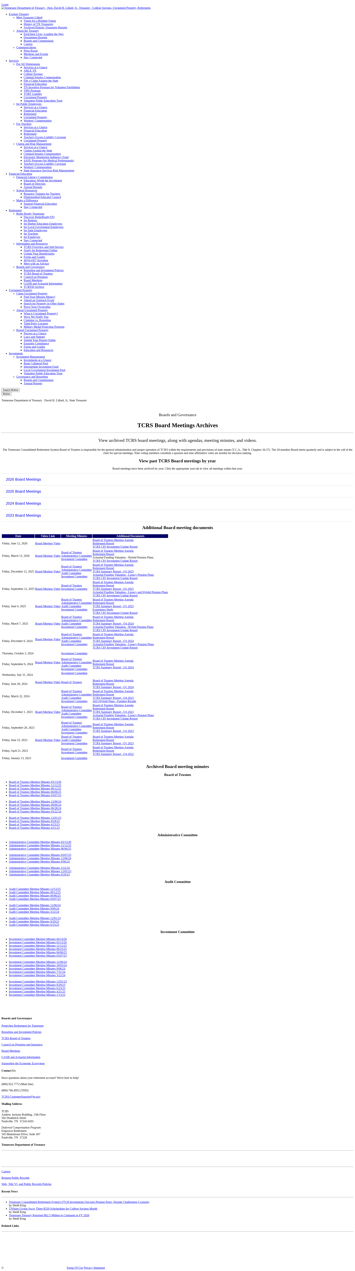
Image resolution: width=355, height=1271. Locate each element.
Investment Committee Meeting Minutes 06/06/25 (38, 952)
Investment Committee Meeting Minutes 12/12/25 (38, 945)
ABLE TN (30, 70)
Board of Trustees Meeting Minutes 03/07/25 (35, 795)
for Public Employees (28, 104)
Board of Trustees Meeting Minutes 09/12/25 (35, 788)
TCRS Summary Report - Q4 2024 (113, 623)
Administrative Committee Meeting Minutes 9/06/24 (39, 861)
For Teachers (23, 123)
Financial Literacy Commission (34, 177)
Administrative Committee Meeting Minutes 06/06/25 (40, 848)
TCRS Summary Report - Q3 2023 (113, 711)
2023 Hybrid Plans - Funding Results (114, 701)
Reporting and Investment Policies (44, 270)
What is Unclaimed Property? (41, 313)
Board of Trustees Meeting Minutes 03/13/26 (35, 782)
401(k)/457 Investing (36, 260)
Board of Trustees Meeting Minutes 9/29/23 (34, 821)
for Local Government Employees (43, 227)
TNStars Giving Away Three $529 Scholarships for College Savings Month (53, 1208)
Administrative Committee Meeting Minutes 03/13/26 (40, 842)
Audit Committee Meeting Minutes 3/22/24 (34, 911)
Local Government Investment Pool (44, 370)
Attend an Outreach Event (39, 300)
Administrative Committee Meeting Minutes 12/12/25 (40, 845)
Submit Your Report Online (40, 340)
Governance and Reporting (32, 376)
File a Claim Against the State (41, 80)
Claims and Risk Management (33, 143)
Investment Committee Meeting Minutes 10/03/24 (38, 965)
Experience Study (103, 609)
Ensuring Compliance (36, 343)
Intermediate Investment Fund (41, 366)
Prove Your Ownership (37, 306)
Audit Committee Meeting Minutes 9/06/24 (34, 908)
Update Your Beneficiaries (39, 253)
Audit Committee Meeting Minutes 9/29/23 (34, 921)
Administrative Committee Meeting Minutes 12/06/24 (40, 858)
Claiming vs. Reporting (37, 320)
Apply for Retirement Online (40, 250)
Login (5, 4)
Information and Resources (32, 243)
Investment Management (30, 356)
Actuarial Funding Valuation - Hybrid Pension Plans (123, 626)
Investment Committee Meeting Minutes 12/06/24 (38, 962)
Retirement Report (103, 543)
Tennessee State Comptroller (18, 1248)
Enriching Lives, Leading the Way (44, 34)
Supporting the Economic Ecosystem (23, 1063)
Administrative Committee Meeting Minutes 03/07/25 (40, 855)
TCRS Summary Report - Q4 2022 (113, 754)
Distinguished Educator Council (42, 197)
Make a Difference (27, 200)
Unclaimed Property (35, 97)
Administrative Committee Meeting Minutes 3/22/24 (39, 867)
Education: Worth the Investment (43, 180)
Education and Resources (38, 350)
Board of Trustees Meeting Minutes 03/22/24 (35, 811)
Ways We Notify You (36, 316)
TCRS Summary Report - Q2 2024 (113, 667)
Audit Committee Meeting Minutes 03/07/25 (35, 898)
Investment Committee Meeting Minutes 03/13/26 (38, 942)
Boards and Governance (30, 267)
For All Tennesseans (28, 64)
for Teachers (31, 233)
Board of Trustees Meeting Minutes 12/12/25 (35, 785)
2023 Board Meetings (23, 515)
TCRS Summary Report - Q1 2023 (113, 743)
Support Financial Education (40, 203)
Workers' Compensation (38, 120)
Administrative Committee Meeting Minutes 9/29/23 (39, 874)
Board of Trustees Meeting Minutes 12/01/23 (35, 817)
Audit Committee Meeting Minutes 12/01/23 (35, 918)
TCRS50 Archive (34, 286)
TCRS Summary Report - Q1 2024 (113, 687)
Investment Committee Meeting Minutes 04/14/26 (38, 939)
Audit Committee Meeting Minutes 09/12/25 (35, 892)
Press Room (31, 50)
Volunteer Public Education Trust (43, 100)
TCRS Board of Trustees (38, 273)
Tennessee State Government (18, 1236)
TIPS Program (32, 90)
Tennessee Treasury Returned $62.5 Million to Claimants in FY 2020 (49, 1215)
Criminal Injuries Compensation (42, 77)
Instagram (290, 406)
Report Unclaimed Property (32, 330)
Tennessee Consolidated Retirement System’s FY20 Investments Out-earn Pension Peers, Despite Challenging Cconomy (79, 1202)
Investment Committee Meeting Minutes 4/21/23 (37, 991)
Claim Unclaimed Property (32, 293)
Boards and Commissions (38, 40)
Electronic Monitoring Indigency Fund (46, 157)
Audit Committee (71, 573)
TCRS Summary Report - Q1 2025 (113, 606)
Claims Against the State (38, 150)
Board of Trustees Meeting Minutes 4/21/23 (34, 827)
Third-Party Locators (36, 323)
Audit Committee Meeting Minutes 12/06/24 (35, 905)
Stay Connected (33, 57)
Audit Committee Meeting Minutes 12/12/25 (35, 889)
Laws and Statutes (34, 336)
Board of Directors (34, 183)
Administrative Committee (76, 555)
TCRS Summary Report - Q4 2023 (113, 697)
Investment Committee (74, 559)
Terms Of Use (75, 1267)
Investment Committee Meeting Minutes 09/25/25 (38, 949)
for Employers (32, 237)
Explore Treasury (19, 14)
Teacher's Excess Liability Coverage (45, 137)
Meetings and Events (36, 54)
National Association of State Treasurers (24, 1261)
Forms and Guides (34, 257)
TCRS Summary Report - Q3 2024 (113, 641)
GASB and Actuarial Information (43, 283)
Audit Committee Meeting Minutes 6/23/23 (34, 924)
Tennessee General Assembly (18, 1242)
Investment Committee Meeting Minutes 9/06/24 (37, 968)
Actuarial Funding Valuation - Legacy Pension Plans (123, 574)
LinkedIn (321, 406)
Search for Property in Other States (44, 303)
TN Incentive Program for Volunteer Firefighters (52, 87)
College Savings (33, 74)
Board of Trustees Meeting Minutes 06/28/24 (35, 808)
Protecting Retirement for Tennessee (22, 1025)
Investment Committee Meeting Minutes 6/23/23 (37, 988)
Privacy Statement (94, 1267)
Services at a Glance (35, 67)
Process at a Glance (35, 333)
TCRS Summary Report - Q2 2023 (113, 731)
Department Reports (35, 37)
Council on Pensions (36, 276)
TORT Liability (33, 94)
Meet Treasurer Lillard (29, 17)
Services (14, 60)
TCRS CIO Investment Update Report (115, 546)
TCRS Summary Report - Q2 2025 (113, 588)
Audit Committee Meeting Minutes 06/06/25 (35, 895)
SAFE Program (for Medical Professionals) (49, 160)
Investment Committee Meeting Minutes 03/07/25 (38, 955)
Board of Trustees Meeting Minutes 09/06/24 (35, 804)
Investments (16, 353)
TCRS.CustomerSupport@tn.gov (20, 1096)
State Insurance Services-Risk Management (49, 170)
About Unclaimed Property (32, 310)
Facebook (274, 406)
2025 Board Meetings (23, 491)
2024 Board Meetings (23, 503)
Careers (28, 44)
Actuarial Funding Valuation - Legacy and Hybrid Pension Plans (130, 592)
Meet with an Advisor (36, 263)
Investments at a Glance (37, 360)
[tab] (177, 479)
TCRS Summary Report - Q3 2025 (113, 571)
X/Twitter (306, 406)
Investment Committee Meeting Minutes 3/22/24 (37, 975)
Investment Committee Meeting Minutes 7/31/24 (37, 971)
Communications (26, 47)
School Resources (26, 190)
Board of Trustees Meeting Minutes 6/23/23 (34, 824)
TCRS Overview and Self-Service (44, 247)
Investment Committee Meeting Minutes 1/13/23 (37, 994)
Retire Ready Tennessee (30, 213)
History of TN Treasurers (38, 24)
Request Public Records (15, 1177)
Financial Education (35, 84)
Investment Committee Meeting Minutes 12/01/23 (38, 981)
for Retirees (30, 220)
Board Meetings (33, 280)
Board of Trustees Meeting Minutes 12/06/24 (35, 801)
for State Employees (35, 230)
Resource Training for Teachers (42, 193)
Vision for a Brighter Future (40, 20)
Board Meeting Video (47, 543)
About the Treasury (27, 30)
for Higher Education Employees (43, 223)
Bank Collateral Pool (36, 363)
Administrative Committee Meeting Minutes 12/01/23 (40, 871)
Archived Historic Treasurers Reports (45, 27)
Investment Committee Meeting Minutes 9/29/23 (37, 984)
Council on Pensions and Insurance (22, 1044)
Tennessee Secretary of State (18, 1255)
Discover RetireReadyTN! (39, 217)
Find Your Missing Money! (39, 296)
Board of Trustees (71, 552)
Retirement (30, 113)
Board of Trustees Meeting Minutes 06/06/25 (35, 791)
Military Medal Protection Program (44, 326)
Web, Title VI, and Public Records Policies (26, 1184)
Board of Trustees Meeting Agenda (113, 540)
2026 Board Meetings (23, 479)
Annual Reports (33, 187)
